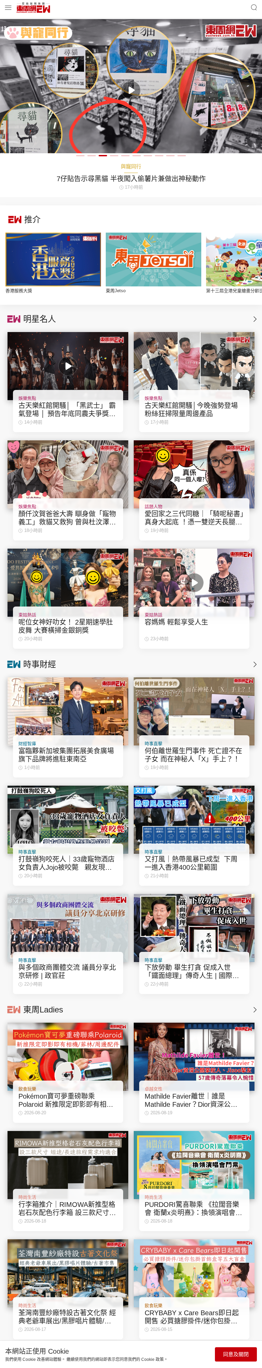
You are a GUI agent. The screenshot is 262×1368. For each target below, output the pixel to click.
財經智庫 (27, 743)
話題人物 (153, 506)
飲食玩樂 (27, 1088)
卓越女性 (153, 1088)
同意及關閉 (236, 1354)
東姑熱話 (27, 614)
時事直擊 (153, 743)
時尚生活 (27, 1197)
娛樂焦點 (27, 398)
